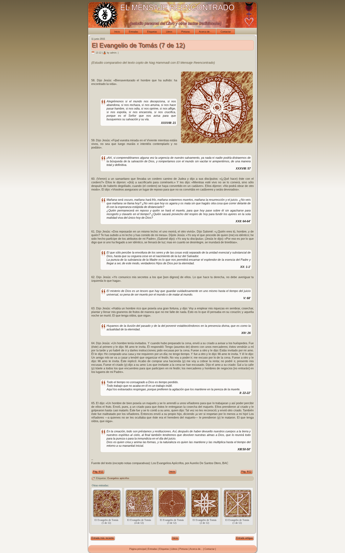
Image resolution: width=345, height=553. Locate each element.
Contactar (226, 31)
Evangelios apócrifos (118, 478)
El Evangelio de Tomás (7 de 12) (138, 45)
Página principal (137, 549)
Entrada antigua (244, 538)
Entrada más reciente (102, 538)
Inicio (117, 31)
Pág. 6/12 (98, 471)
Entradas (133, 31)
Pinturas (185, 31)
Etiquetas (152, 31)
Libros (169, 31)
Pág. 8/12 (246, 471)
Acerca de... (205, 31)
